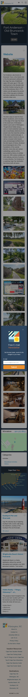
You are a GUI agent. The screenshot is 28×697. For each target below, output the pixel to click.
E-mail (5, 359)
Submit (14, 367)
